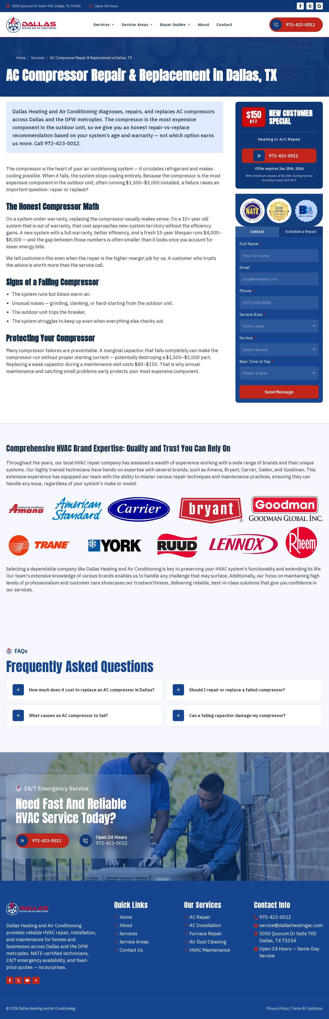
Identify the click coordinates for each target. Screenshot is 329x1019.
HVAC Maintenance (209, 950)
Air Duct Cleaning (207, 942)
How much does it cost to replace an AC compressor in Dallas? (91, 689)
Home (21, 58)
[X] (18, 980)
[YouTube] (27, 980)
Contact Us (131, 950)
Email (245, 267)
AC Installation (205, 925)
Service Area (252, 314)
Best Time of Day (256, 361)
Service (248, 337)
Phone (247, 290)
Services (101, 24)
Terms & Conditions (307, 1008)
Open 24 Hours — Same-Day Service (289, 952)
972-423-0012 (283, 155)
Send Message (279, 391)
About (203, 24)
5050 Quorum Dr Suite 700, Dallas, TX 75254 (46, 6)
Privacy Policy (278, 1008)
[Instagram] (36, 980)
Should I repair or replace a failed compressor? (237, 689)
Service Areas (135, 24)
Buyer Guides (173, 24)
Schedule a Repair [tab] (301, 231)
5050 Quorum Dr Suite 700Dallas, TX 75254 (287, 937)
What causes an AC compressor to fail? (68, 715)
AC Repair (200, 917)
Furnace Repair (205, 934)
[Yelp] (309, 6)
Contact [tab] (257, 231)
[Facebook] (300, 6)
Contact (224, 24)
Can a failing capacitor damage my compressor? (237, 715)
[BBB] (319, 6)
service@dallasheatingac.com (291, 925)
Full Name (250, 243)
